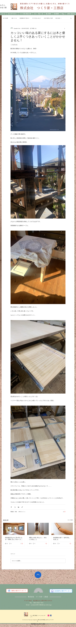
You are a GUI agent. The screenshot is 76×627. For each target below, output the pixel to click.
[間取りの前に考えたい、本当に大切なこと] (38, 529)
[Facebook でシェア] (11, 507)
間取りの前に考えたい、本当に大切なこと (37, 538)
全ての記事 (5, 18)
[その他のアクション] (64, 28)
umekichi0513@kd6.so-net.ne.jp (41, 604)
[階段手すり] (62, 529)
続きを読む (58, 18)
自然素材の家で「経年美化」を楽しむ (62, 538)
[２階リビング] (14, 529)
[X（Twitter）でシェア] (15, 507)
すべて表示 (70, 520)
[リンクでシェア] (22, 507)
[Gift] (9, 590)
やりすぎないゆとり (36, 18)
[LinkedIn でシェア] (18, 507)
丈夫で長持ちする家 (48, 18)
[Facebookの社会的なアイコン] (51, 615)
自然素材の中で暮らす (24, 18)
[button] (71, 18)
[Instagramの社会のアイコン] (48, 615)
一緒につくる (14, 18)
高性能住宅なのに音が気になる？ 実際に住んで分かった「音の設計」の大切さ (13, 538)
